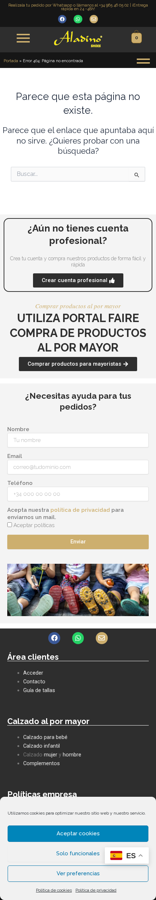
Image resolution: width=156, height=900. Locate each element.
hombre (72, 754)
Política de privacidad (95, 890)
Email (14, 456)
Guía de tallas (39, 690)
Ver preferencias (78, 873)
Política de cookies (54, 890)
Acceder (33, 673)
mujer (50, 754)
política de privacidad (80, 510)
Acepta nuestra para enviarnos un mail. (65, 514)
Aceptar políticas (33, 525)
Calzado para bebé (45, 737)
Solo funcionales (78, 853)
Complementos (41, 763)
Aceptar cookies (78, 833)
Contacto (34, 681)
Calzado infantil (41, 746)
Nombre (18, 429)
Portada (11, 61)
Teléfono (20, 483)
